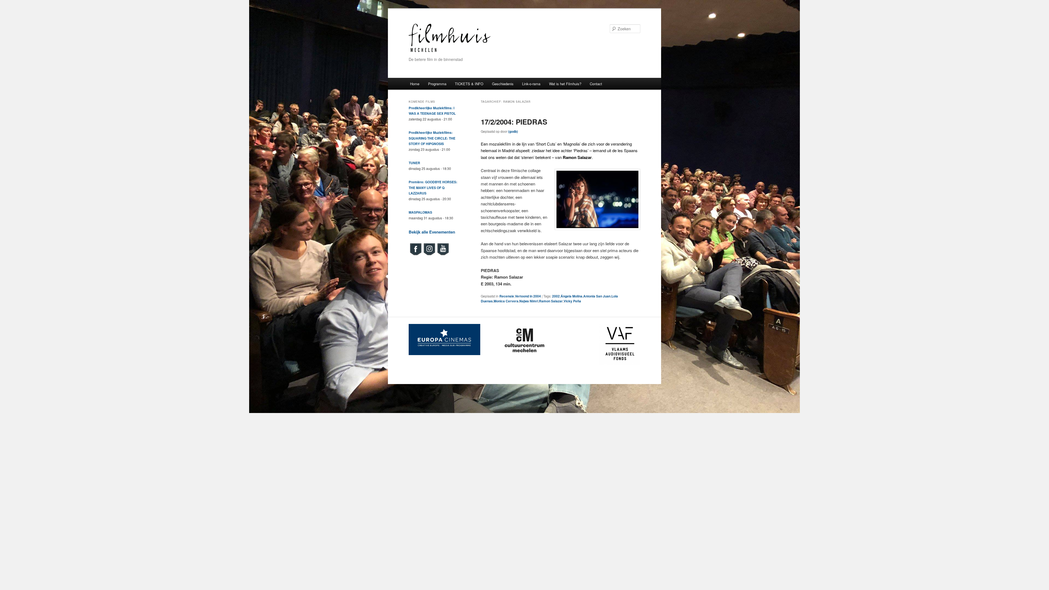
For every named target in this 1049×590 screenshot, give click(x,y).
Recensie (506, 296)
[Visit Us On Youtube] (443, 254)
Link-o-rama (531, 83)
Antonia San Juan (597, 296)
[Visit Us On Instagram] (429, 254)
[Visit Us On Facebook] (415, 254)
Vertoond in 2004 (528, 296)
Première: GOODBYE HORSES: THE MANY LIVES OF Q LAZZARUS (433, 187)
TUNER (414, 162)
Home (414, 83)
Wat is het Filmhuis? (565, 83)
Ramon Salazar (551, 301)
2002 (556, 296)
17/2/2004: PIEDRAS (514, 122)
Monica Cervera (506, 301)
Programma (437, 83)
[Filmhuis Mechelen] (450, 51)
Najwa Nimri (528, 301)
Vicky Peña (572, 301)
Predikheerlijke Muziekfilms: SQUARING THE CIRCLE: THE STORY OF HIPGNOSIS (432, 138)
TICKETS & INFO (469, 83)
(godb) (513, 131)
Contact (596, 83)
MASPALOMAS (420, 212)
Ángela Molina (571, 296)
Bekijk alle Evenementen (432, 232)
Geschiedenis (503, 83)
